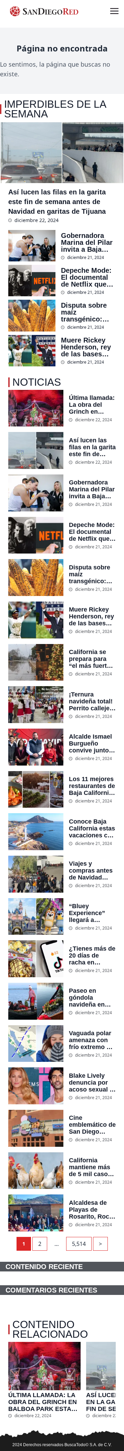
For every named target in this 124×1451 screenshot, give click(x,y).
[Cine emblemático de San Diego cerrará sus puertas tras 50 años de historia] (35, 1128)
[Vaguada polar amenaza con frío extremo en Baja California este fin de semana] (35, 1043)
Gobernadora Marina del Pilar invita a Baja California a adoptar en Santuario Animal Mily (87, 242)
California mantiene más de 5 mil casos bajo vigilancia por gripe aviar (90, 1167)
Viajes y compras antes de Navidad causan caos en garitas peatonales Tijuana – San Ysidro (92, 870)
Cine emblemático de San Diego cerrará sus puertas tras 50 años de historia (92, 1124)
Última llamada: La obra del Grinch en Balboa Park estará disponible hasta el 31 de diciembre (92, 404)
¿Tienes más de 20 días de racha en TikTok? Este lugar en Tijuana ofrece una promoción (92, 955)
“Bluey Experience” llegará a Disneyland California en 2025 (87, 913)
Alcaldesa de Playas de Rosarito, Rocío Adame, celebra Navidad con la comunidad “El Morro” (92, 1209)
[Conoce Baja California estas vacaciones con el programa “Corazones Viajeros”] (35, 831)
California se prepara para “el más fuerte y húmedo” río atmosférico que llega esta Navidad (92, 658)
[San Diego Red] (44, 11)
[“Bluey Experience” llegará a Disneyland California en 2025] (35, 916)
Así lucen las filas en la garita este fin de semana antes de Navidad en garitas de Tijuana (57, 201)
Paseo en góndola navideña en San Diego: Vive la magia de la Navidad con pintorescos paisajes (92, 997)
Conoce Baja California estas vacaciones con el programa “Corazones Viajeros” (92, 828)
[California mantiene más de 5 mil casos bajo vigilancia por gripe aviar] (35, 1170)
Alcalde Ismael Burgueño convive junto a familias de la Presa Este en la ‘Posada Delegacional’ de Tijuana (91, 743)
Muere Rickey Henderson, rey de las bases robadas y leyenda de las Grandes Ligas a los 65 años (88, 347)
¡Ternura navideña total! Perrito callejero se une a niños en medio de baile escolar (92, 701)
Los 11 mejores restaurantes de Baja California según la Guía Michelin (92, 786)
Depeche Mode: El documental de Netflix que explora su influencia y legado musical (86, 277)
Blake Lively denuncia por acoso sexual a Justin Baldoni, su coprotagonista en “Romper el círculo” (91, 1082)
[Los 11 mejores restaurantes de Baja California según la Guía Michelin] (35, 789)
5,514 (79, 1244)
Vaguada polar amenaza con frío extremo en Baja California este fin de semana (91, 1040)
